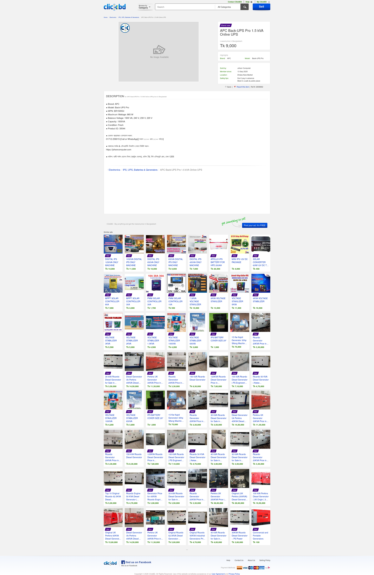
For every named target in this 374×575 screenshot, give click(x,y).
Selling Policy (264, 560)
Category (143, 6)
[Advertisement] (187, 192)
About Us (251, 560)
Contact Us (239, 560)
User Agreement (218, 574)
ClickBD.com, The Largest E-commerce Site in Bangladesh (115, 7)
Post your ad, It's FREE (254, 225)
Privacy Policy (234, 574)
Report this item (243, 86)
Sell (261, 6)
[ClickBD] (110, 563)
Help (228, 560)
